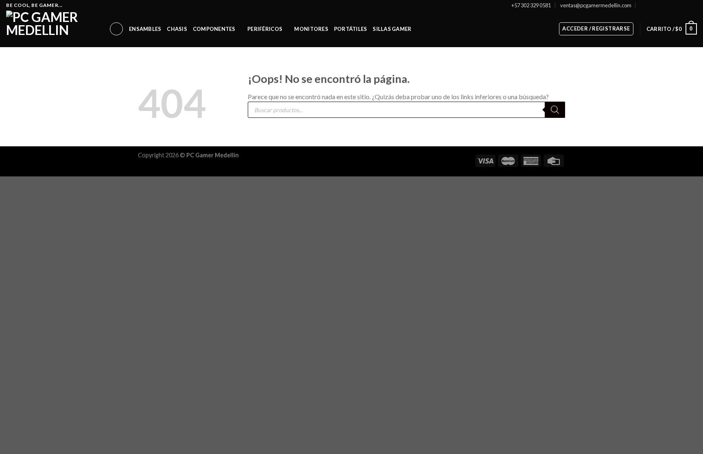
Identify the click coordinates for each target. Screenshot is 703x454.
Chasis (177, 29)
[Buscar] (116, 28)
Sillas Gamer (392, 29)
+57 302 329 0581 (531, 5)
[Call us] (685, 5)
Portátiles (350, 29)
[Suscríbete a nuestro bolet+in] (643, 5)
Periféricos (264, 29)
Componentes (214, 29)
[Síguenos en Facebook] (653, 5)
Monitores (311, 29)
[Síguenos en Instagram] (661, 5)
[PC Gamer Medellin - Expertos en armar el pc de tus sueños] (51, 29)
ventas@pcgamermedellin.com (595, 5)
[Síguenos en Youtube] (692, 5)
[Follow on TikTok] (669, 5)
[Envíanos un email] (677, 5)
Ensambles (145, 29)
